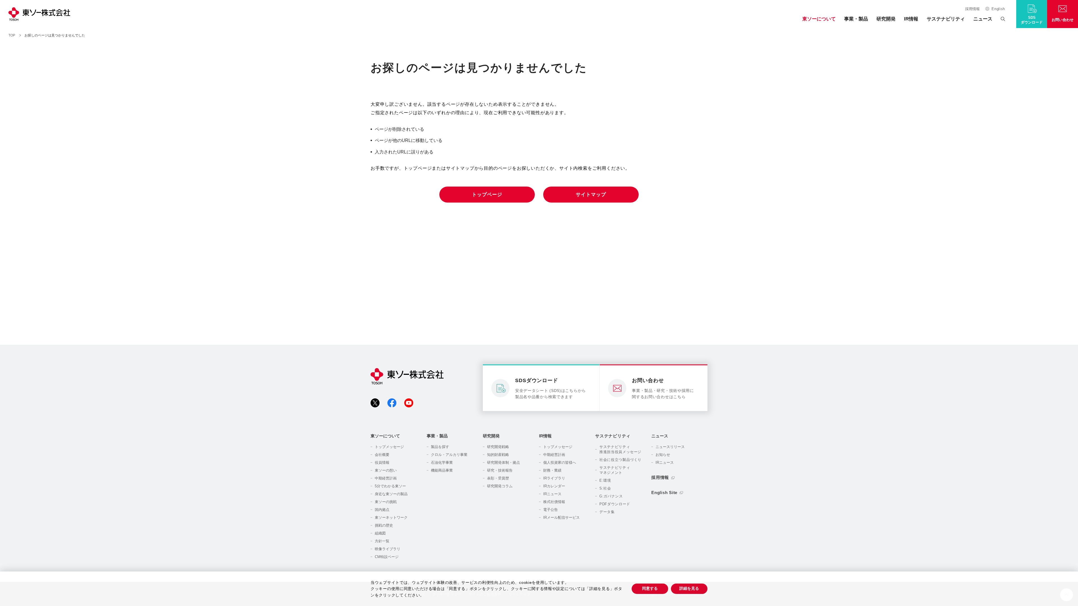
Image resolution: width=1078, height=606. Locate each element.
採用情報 (972, 9)
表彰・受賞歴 (498, 478)
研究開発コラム (500, 486)
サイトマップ (591, 194)
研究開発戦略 (498, 447)
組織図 (380, 533)
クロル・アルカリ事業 (449, 455)
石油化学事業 (442, 462)
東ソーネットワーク (391, 517)
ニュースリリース (670, 447)
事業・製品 (856, 19)
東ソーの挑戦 (386, 502)
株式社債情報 (554, 502)
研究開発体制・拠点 (503, 462)
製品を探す (440, 447)
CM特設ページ (387, 557)
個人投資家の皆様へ (559, 462)
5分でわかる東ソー (390, 486)
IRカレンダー (554, 486)
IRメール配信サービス (561, 517)
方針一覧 (382, 541)
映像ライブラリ (387, 549)
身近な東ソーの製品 (391, 494)
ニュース (982, 19)
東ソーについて (819, 19)
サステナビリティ (946, 19)
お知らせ (663, 455)
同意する (650, 588)
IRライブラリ (554, 478)
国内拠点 (382, 510)
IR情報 (911, 19)
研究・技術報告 (500, 470)
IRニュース (552, 494)
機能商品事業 (442, 470)
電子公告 (550, 510)
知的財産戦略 (498, 455)
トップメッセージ (389, 447)
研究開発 (886, 19)
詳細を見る (689, 588)
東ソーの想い (386, 470)
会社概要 (382, 455)
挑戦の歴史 (384, 525)
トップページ (487, 194)
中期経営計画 (386, 478)
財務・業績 (552, 470)
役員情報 (382, 462)
